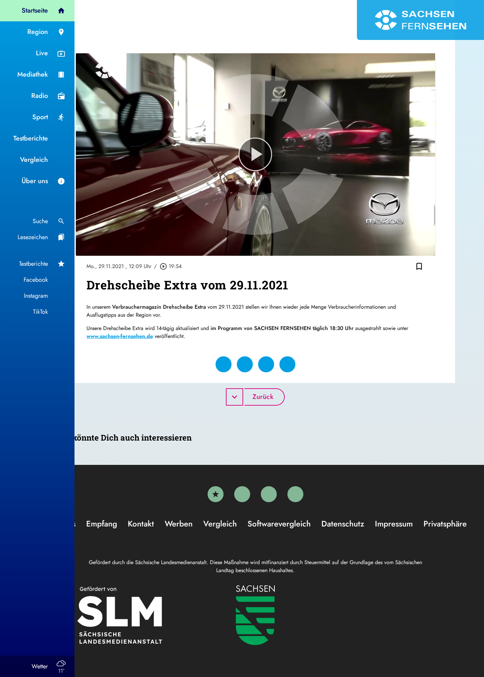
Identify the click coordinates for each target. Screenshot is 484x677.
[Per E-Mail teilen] (287, 364)
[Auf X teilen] (245, 364)
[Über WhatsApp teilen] (266, 364)
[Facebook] (242, 494)
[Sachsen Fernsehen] (420, 20)
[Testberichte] (216, 494)
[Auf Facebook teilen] (224, 364)
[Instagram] (269, 494)
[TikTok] (295, 494)
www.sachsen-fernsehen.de (119, 336)
